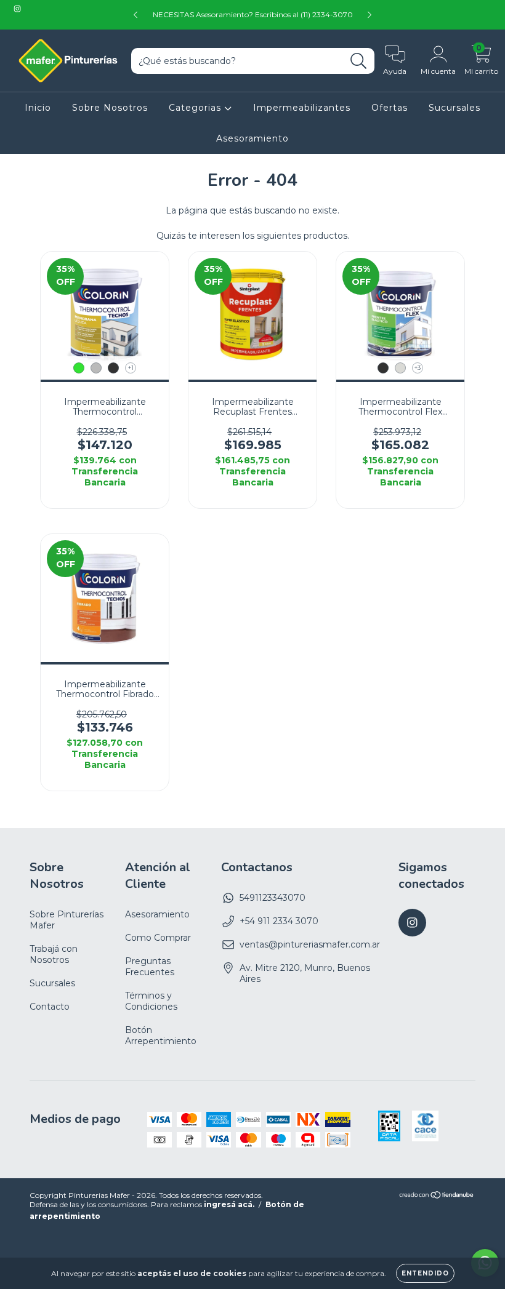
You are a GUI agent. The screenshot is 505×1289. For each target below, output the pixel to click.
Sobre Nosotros (110, 107)
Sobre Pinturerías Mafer (66, 920)
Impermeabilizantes (301, 107)
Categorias (196, 107)
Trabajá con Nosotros (54, 954)
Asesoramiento (252, 138)
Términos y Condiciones (151, 1001)
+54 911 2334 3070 (279, 921)
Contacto (50, 1006)
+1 (131, 368)
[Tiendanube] (436, 1196)
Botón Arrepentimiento (160, 1035)
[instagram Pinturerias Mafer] (17, 8)
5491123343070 (272, 897)
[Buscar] (358, 61)
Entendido (425, 1273)
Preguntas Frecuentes (149, 967)
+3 (417, 368)
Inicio (38, 107)
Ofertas (389, 107)
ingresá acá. (229, 1204)
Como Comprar (158, 937)
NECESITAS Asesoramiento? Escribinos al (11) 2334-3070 (253, 14)
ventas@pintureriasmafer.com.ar (310, 944)
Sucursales (454, 107)
